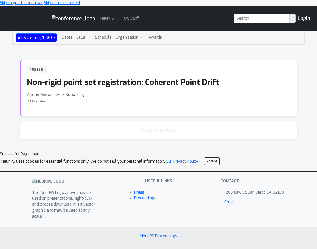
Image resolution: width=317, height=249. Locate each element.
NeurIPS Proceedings (158, 236)
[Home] (73, 18)
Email (229, 202)
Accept (211, 161)
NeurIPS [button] (107, 18)
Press (139, 192)
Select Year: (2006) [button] (35, 37)
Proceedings (145, 198)
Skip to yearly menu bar (21, 2)
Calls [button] (81, 37)
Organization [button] (127, 37)
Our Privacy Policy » (184, 161)
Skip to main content (62, 2)
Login (304, 18)
